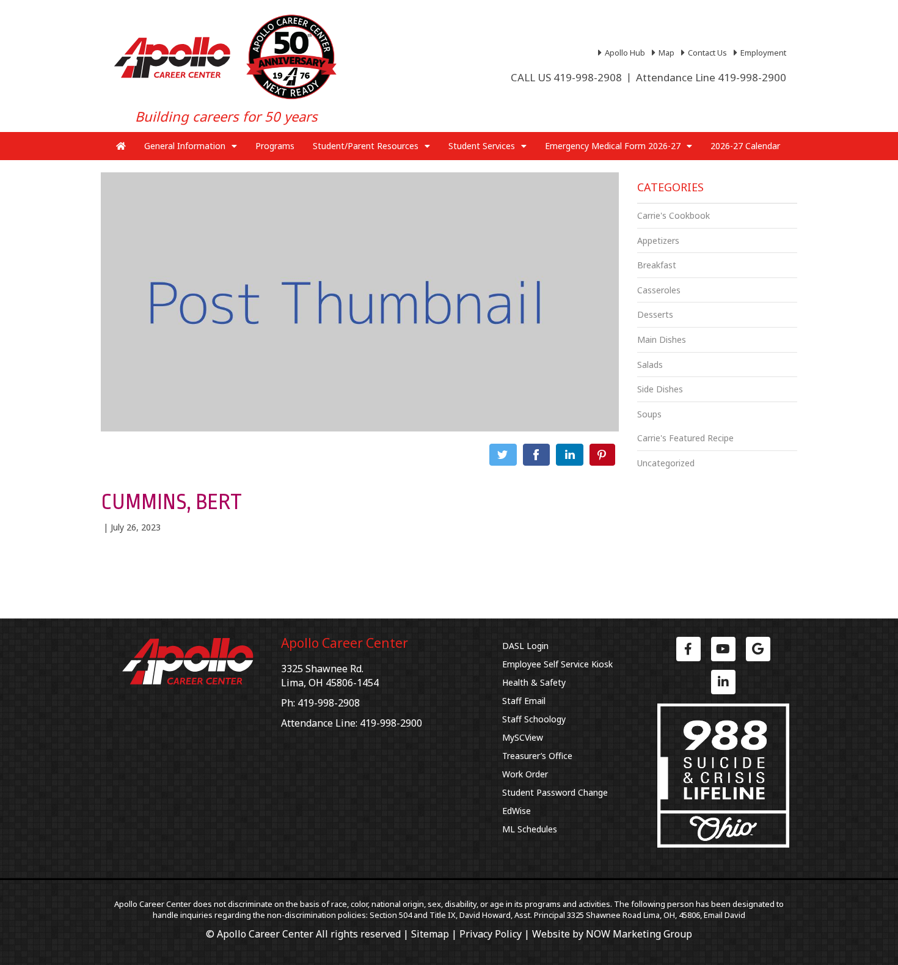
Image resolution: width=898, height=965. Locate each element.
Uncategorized (666, 463)
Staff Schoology (534, 719)
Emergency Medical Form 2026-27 (613, 146)
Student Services (481, 146)
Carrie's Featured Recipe (685, 438)
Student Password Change (555, 792)
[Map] (664, 52)
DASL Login (525, 645)
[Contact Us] (705, 52)
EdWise (516, 810)
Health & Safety (534, 682)
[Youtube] (723, 649)
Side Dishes (660, 389)
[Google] (758, 649)
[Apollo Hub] (623, 52)
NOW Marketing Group (639, 934)
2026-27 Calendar (745, 146)
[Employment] (761, 52)
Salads (650, 364)
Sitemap (430, 934)
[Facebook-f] (688, 649)
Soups (649, 414)
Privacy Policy (490, 934)
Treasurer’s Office (537, 755)
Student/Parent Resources (365, 146)
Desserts (655, 314)
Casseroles (659, 290)
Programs (274, 146)
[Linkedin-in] (723, 682)
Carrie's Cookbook (673, 215)
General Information (184, 146)
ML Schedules (529, 829)
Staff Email (524, 700)
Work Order (525, 774)
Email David (724, 914)
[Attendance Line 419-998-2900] (711, 77)
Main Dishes (661, 339)
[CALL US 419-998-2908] (566, 77)
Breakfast (656, 265)
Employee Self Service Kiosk (557, 664)
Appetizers (658, 240)
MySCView (522, 737)
